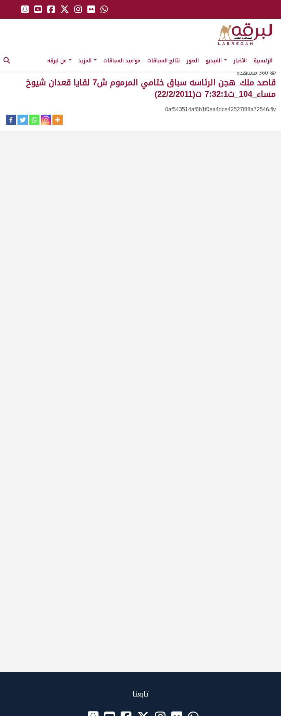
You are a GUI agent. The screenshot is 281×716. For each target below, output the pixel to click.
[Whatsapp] (34, 120)
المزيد (85, 60)
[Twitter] (22, 120)
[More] (57, 120)
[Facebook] (11, 120)
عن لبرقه (57, 60)
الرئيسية (263, 60)
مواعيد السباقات (121, 60)
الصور (193, 60)
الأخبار (240, 60)
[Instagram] (46, 120)
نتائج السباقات (163, 60)
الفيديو (214, 60)
